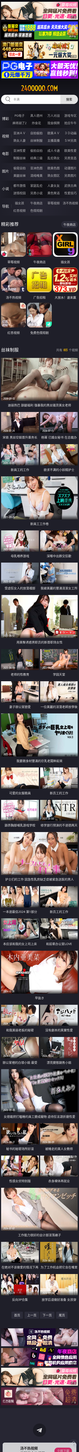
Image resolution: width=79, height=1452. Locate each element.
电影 (5, 153)
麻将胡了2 (20, 123)
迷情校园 (19, 193)
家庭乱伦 (36, 185)
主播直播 (53, 140)
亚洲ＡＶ (19, 133)
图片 (5, 171)
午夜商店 (36, 203)
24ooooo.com (39, 88)
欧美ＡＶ (53, 133)
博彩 (5, 118)
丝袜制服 (36, 140)
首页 (17, 1315)
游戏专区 (70, 115)
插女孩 (19, 203)
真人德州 (36, 115)
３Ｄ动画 (70, 133)
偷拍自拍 (36, 150)
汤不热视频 (70, 203)
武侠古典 (70, 185)
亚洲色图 (36, 168)
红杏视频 (19, 210)
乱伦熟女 (53, 158)
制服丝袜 (19, 158)
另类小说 (36, 193)
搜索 (69, 99)
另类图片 (70, 175)
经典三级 (36, 158)
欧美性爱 (70, 150)
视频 (5, 136)
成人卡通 (53, 150)
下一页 (47, 1315)
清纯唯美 (36, 175)
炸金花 (36, 123)
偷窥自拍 (19, 168)
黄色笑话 (53, 193)
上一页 (31, 1315)
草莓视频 (53, 203)
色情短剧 (36, 210)
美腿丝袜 (19, 175)
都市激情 (19, 185)
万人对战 (53, 115)
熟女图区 (53, 175)
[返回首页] (73, 1443)
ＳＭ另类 (70, 140)
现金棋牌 (53, 123)
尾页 (62, 1315)
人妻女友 (53, 185)
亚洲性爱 (19, 150)
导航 (5, 206)
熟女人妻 (19, 140)
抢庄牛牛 (70, 123)
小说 (5, 188)
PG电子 (19, 115)
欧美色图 (53, 168)
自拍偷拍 (36, 133)
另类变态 (70, 158)
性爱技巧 (70, 193)
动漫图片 (70, 168)
